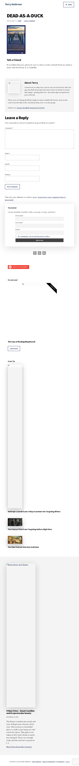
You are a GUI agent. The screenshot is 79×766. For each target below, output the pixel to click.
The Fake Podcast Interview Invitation (23, 547)
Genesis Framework (48, 761)
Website (7, 175)
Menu (70, 5)
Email (7, 164)
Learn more (14, 348)
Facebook (41, 108)
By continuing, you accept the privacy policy (34, 236)
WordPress (61, 761)
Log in (68, 761)
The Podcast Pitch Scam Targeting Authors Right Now (30, 529)
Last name (19, 222)
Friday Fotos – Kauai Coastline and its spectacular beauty (20, 711)
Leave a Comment (29, 21)
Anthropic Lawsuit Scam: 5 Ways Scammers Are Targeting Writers (34, 511)
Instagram (33, 108)
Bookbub (26, 108)
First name (19, 216)
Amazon (20, 108)
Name (7, 153)
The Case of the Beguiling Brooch (21, 341)
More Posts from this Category (19, 747)
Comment (9, 128)
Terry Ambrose (13, 4)
